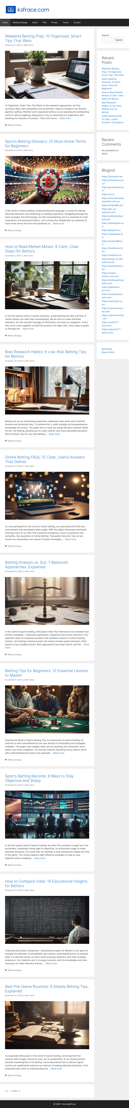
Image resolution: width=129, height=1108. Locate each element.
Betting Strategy (20, 22)
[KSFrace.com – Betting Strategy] (27, 9)
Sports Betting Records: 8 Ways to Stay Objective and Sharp (39, 778)
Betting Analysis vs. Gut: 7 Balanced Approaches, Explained (36, 564)
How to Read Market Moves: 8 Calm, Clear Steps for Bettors (112, 95)
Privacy (54, 22)
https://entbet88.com (112, 205)
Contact (77, 22)
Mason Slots (108, 352)
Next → (16, 1091)
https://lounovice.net (112, 176)
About (35, 22)
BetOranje (107, 349)
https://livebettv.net (112, 255)
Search (105, 35)
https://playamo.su (111, 230)
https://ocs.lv (108, 194)
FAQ (44, 22)
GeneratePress (69, 1104)
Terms (66, 22)
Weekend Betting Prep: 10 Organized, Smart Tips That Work (113, 71)
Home (5, 22)
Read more (65, 118)
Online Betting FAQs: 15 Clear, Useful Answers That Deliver (112, 119)
